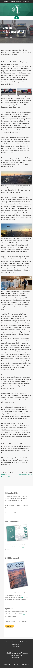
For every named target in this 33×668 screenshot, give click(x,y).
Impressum (7, 664)
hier (22, 513)
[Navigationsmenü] (16, 17)
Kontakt (13, 1)
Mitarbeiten (26, 1)
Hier (22, 597)
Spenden (18, 1)
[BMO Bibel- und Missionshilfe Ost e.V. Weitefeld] (16, 9)
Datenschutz (25, 664)
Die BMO (6, 1)
